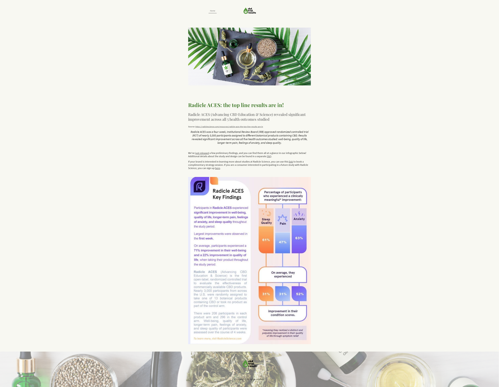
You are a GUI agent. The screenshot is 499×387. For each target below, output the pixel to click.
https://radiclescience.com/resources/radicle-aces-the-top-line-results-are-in (229, 126)
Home (212, 10)
